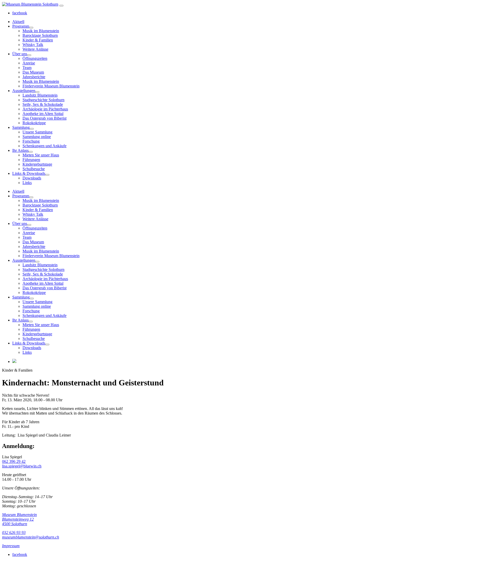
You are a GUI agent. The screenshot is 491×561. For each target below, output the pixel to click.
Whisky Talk (33, 44)
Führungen (31, 159)
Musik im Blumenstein (41, 31)
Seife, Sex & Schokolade (43, 104)
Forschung (31, 141)
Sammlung (21, 127)
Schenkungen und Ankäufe (44, 146)
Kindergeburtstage (37, 164)
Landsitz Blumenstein (40, 95)
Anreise (29, 63)
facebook (19, 13)
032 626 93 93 (14, 532)
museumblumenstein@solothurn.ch (30, 537)
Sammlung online (37, 136)
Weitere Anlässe (35, 49)
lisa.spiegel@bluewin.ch (21, 466)
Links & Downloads (28, 173)
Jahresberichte (34, 77)
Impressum (11, 546)
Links (27, 182)
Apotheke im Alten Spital (43, 113)
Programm (20, 26)
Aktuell (18, 21)
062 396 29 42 (14, 461)
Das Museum (33, 72)
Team (27, 67)
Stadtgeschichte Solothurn (43, 100)
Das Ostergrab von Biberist (44, 118)
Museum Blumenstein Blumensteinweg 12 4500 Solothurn (19, 519)
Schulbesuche (34, 169)
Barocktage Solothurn (40, 35)
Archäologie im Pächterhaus (45, 109)
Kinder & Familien (38, 40)
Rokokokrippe (34, 123)
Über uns (19, 54)
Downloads (32, 178)
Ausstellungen (23, 90)
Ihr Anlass (20, 150)
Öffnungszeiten (35, 58)
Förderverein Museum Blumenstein (51, 86)
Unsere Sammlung (37, 132)
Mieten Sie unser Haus (41, 155)
